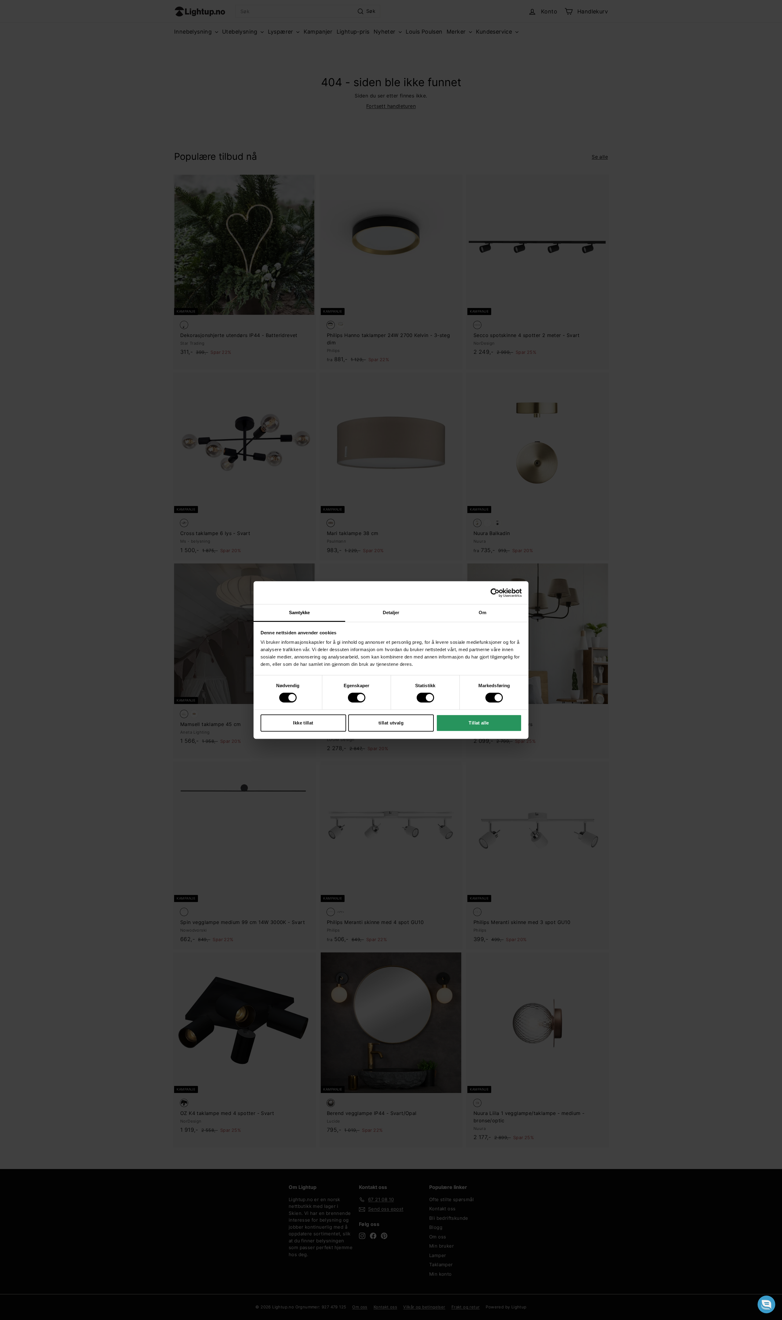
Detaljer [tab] (391, 612)
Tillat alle (479, 722)
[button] (766, 1304)
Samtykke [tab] (299, 612)
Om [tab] (482, 612)
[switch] (356, 697)
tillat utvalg (391, 722)
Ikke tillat (303, 722)
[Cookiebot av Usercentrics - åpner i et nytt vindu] (495, 592)
